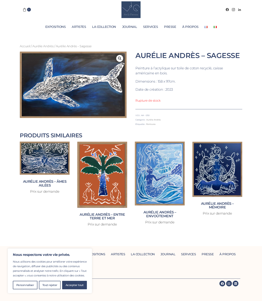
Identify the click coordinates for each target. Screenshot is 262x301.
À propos (190, 27)
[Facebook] (227, 9)
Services (150, 27)
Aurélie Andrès (43, 46)
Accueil (25, 46)
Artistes (79, 27)
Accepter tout (75, 285)
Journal (129, 27)
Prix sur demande (44, 191)
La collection (104, 27)
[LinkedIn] (239, 9)
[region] (50, 270)
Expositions (55, 27)
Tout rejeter (49, 285)
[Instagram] (233, 9)
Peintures (151, 124)
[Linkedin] (235, 283)
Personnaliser (25, 285)
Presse (170, 27)
